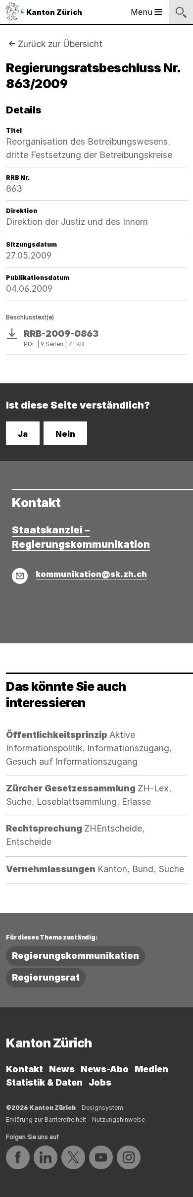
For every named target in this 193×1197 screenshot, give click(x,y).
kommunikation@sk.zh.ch (91, 574)
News (62, 1069)
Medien (151, 1069)
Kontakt (24, 1069)
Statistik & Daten (44, 1082)
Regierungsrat (46, 977)
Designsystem (102, 1107)
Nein (65, 434)
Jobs (100, 1082)
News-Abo (105, 1069)
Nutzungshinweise (118, 1119)
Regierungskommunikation (75, 955)
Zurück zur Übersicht (60, 44)
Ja (23, 434)
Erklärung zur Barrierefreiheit (46, 1119)
